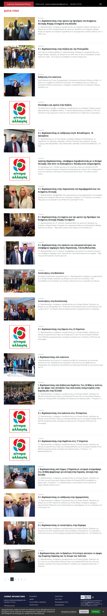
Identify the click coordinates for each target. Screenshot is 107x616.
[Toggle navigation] (100, 4)
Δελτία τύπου (33, 605)
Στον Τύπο (58, 599)
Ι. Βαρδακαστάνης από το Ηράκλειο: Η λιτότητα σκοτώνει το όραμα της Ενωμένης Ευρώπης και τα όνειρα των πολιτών (70, 554)
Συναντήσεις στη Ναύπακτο (51, 273)
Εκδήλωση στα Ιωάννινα (49, 76)
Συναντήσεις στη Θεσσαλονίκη (52, 301)
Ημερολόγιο (59, 596)
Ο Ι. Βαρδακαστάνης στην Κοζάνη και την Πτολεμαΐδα (63, 48)
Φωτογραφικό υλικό (61, 602)
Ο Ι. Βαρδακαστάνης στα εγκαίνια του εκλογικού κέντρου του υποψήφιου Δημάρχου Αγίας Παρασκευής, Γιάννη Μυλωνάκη (67, 246)
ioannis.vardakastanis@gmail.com (56, 4)
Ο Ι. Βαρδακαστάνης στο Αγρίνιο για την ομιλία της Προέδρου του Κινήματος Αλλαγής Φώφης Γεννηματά (69, 218)
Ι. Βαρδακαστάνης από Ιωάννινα (53, 357)
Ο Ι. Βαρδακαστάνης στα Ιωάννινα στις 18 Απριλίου (62, 413)
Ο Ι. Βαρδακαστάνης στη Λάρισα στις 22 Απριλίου (61, 329)
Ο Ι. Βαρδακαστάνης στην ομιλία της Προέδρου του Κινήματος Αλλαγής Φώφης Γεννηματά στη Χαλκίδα (67, 22)
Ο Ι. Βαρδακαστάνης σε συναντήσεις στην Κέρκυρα (62, 525)
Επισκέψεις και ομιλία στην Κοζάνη (54, 104)
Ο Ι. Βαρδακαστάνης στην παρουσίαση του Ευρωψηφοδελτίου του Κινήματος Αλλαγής (69, 190)
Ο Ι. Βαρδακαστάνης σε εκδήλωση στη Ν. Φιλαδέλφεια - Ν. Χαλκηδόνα (66, 134)
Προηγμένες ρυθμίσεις (68, 612)
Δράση (31, 599)
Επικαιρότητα (59, 605)
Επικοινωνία (9, 605)
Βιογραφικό (33, 596)
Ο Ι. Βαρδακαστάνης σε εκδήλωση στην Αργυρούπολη (63, 497)
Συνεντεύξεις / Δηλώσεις (37, 602)
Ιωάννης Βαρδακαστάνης (19, 4)
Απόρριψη (84, 612)
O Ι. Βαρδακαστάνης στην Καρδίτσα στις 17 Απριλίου (63, 441)
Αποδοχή (95, 612)
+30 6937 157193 (76, 4)
